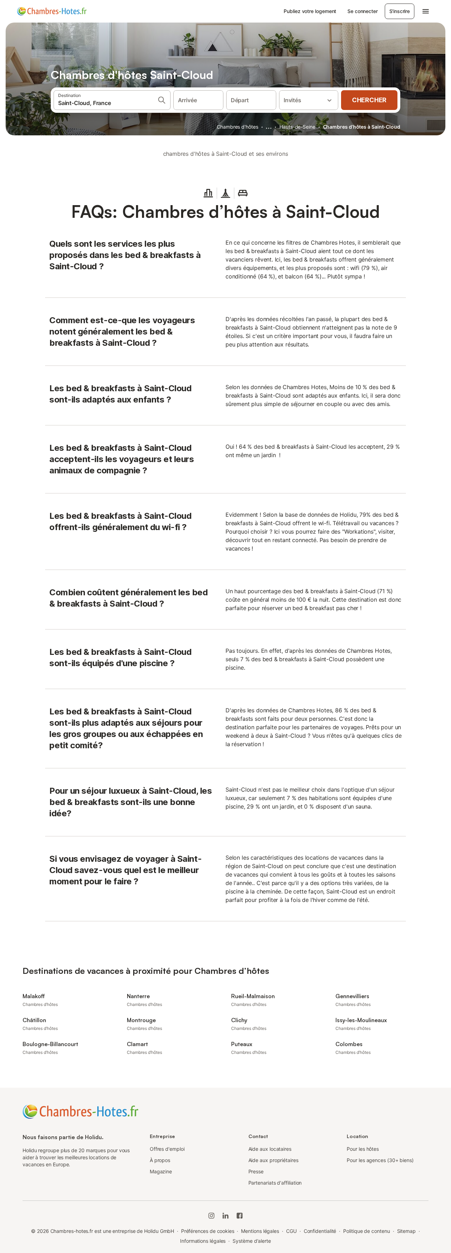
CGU (291, 1231)
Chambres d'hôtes (237, 127)
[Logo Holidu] (52, 11)
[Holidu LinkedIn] (225, 1215)
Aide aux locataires (269, 1149)
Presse (256, 1171)
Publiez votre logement (310, 11)
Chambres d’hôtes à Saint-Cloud (361, 127)
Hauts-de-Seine (297, 127)
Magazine (161, 1171)
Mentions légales (260, 1231)
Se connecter (362, 11)
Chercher (369, 100)
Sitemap (406, 1231)
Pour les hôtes (363, 1149)
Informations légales (203, 1241)
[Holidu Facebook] (239, 1215)
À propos (160, 1160)
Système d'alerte (252, 1241)
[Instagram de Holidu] (211, 1215)
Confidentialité (320, 1231)
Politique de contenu (366, 1231)
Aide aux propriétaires (273, 1160)
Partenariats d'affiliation (275, 1183)
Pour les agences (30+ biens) (380, 1160)
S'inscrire (399, 11)
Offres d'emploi (167, 1149)
